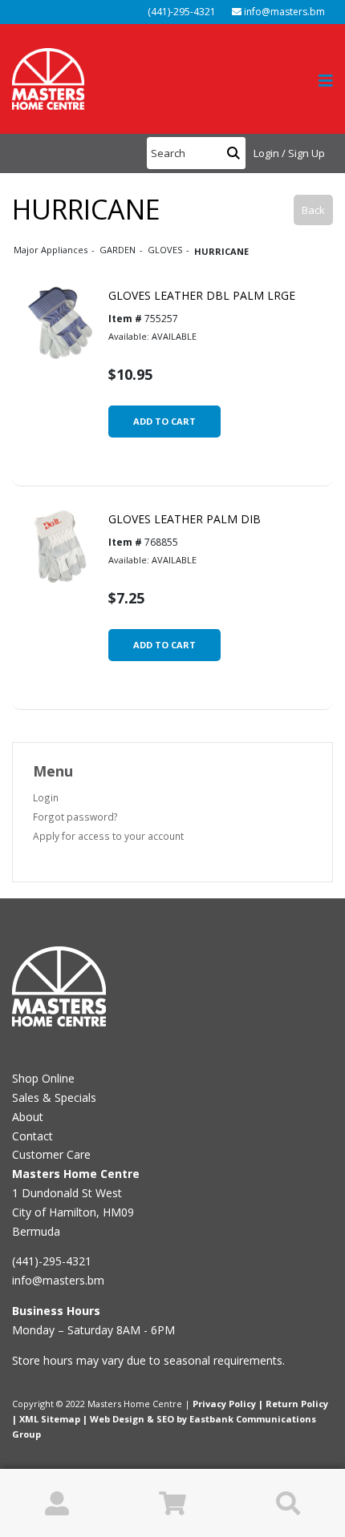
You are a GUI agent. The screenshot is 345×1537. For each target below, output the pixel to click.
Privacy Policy (224, 1404)
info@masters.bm (283, 11)
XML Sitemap (49, 1419)
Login (46, 797)
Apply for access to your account (108, 835)
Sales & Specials (54, 1097)
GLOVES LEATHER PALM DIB (184, 518)
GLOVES (166, 250)
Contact (32, 1136)
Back (313, 210)
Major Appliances (52, 250)
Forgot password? (75, 816)
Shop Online (43, 1078)
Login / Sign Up (289, 153)
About (27, 1116)
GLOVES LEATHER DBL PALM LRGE (201, 295)
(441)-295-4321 (180, 11)
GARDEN (118, 250)
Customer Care (51, 1154)
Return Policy (297, 1404)
